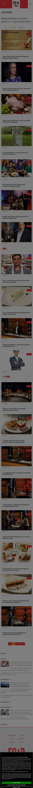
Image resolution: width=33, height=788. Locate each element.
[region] (16, 770)
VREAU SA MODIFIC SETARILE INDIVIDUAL (16, 785)
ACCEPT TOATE (16, 782)
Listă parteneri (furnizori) (5, 779)
